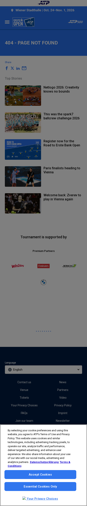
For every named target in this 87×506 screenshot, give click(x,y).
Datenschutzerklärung (44, 462)
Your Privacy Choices (42, 499)
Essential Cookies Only (40, 486)
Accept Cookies (40, 474)
